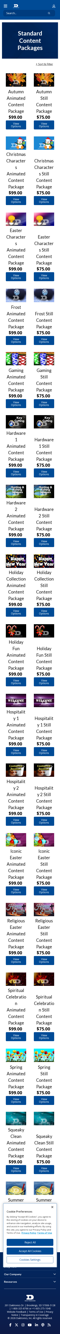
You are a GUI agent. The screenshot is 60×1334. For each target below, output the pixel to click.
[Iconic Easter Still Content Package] (44, 839)
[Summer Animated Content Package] (16, 1188)
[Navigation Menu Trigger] (5, 6)
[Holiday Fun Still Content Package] (44, 631)
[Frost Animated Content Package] (16, 295)
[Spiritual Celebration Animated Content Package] (16, 979)
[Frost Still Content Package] (44, 295)
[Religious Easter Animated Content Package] (16, 909)
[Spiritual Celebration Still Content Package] (44, 979)
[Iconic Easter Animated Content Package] (16, 839)
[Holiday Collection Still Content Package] (44, 561)
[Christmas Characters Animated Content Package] (16, 143)
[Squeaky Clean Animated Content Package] (16, 1118)
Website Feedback (16, 1311)
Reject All (30, 1242)
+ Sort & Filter (44, 64)
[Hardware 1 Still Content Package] (44, 421)
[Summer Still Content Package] (44, 1188)
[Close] (52, 1207)
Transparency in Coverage (35, 1315)
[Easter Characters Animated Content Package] (16, 219)
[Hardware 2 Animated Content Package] (16, 491)
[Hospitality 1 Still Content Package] (44, 700)
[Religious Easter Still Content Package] (44, 909)
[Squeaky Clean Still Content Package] (44, 1118)
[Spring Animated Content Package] (16, 1055)
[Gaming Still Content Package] (44, 358)
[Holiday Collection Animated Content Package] (16, 561)
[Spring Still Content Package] (44, 1055)
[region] (30, 1235)
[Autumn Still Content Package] (44, 80)
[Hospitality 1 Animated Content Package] (16, 700)
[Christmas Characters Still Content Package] (44, 143)
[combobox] (22, 13)
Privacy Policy (29, 1232)
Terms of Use (36, 1311)
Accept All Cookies (30, 1251)
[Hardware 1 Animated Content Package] (16, 421)
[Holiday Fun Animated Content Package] (16, 631)
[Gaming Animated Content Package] (16, 358)
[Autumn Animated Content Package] (16, 80)
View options (16, 125)
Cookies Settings (30, 1260)
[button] (54, 6)
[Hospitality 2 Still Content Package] (44, 770)
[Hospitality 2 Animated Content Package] (16, 770)
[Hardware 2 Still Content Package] (44, 491)
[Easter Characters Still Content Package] (44, 219)
